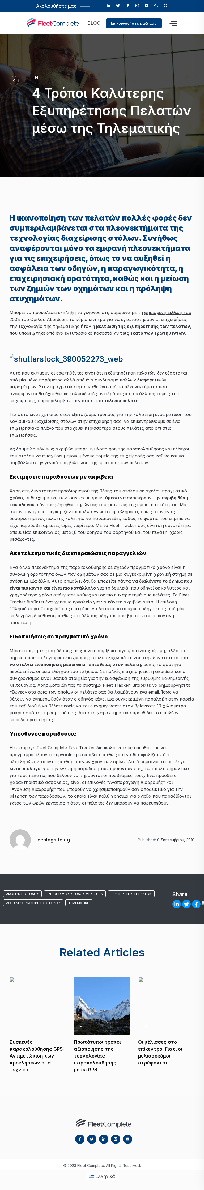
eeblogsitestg (53, 840)
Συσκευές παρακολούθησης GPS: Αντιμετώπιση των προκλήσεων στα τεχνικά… (37, 1055)
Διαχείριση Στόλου (22, 894)
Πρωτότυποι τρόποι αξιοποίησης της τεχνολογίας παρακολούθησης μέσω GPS (97, 1055)
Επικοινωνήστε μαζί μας (134, 23)
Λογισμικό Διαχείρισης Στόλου (33, 903)
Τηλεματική (79, 903)
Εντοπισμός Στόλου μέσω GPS (75, 894)
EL (37, 77)
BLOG (93, 23)
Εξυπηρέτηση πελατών (131, 894)
